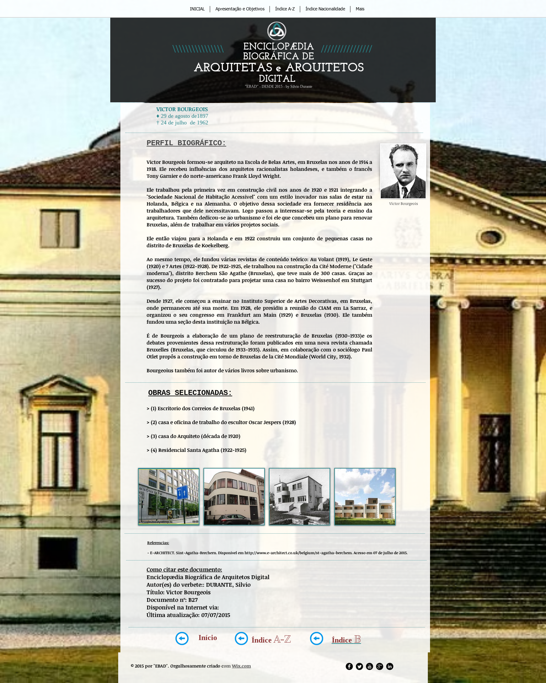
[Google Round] (379, 666)
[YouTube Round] (369, 666)
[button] (168, 496)
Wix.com (241, 666)
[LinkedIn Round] (389, 666)
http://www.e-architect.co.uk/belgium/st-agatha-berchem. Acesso (305, 552)
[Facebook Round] (349, 666)
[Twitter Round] (359, 666)
